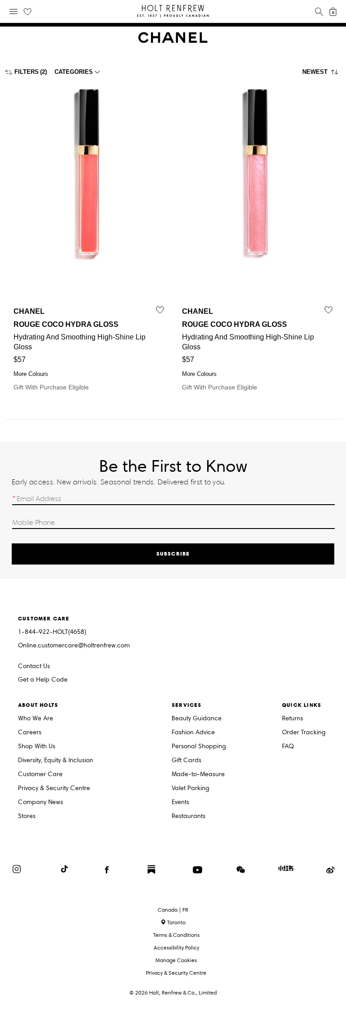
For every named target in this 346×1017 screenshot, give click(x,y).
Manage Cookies (176, 960)
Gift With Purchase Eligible (80, 349)
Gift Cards (186, 760)
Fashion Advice (193, 732)
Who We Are (35, 718)
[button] (321, 74)
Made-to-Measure (198, 774)
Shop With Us (36, 746)
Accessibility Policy (176, 947)
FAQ (288, 746)
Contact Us (34, 666)
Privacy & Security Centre (54, 788)
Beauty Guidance (197, 718)
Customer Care (40, 774)
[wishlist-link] (27, 12)
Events (180, 802)
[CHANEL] (173, 41)
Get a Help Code (43, 680)
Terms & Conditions (176, 934)
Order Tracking (304, 732)
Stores (27, 816)
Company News (40, 802)
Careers (29, 732)
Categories (74, 71)
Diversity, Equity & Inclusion (55, 760)
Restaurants (188, 816)
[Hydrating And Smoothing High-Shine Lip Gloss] (89, 185)
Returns (292, 718)
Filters (26, 71)
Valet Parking (190, 788)
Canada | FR (173, 910)
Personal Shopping (199, 746)
